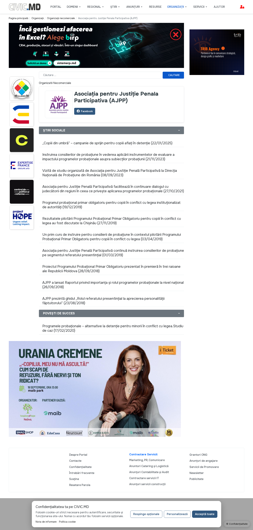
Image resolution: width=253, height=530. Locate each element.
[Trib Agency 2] (216, 52)
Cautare (174, 75)
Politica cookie (67, 521)
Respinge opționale (146, 514)
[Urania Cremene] (95, 389)
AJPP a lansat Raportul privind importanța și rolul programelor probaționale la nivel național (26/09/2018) (113, 284)
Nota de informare (46, 521)
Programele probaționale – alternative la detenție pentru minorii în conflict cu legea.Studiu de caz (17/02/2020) (112, 328)
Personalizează (177, 514)
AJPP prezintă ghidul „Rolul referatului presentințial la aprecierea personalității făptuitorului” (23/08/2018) (103, 300)
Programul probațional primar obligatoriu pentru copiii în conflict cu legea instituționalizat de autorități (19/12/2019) (111, 205)
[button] (74, 7)
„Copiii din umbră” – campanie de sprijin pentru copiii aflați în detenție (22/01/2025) (107, 143)
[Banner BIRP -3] (96, 45)
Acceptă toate (204, 514)
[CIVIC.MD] (25, 6)
